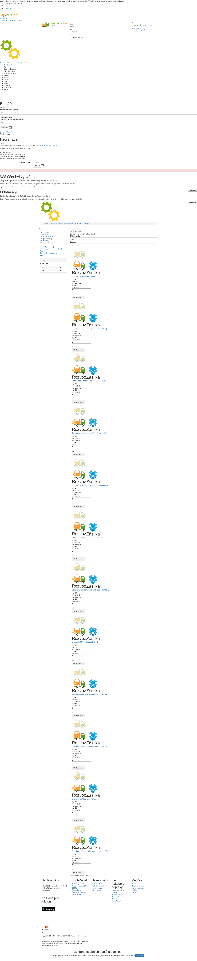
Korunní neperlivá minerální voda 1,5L (87, 537)
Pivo (41, 251)
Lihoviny (42, 245)
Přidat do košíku (78, 297)
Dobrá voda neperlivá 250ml (83, 276)
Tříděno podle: (75, 236)
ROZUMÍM (139, 956)
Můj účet (134, 884)
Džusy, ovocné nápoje (47, 237)
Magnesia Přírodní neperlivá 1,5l (85, 642)
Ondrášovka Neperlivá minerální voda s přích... (91, 851)
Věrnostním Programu (79, 892)
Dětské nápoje (44, 234)
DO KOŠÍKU (144, 29)
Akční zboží (8, 65)
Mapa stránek (96, 890)
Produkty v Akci (97, 884)
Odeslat (37, 166)
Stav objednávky (97, 888)
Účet (1, 20)
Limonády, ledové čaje (47, 247)
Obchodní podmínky (78, 884)
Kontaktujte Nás (77, 894)
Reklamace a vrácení (118, 899)
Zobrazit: (73, 242)
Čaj (41, 230)
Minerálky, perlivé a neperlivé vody (62, 223)
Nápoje (46, 223)
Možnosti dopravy (117, 897)
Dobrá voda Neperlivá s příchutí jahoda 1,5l (89, 380)
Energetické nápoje (46, 239)
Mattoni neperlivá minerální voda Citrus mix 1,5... (92, 694)
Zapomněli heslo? (6, 132)
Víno (41, 255)
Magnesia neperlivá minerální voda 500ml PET (91, 589)
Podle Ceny (44, 263)
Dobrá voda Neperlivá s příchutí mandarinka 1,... (91, 485)
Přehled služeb (116, 901)
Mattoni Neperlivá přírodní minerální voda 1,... (90, 746)
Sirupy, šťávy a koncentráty (48, 253)
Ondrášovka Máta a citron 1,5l (84, 798)
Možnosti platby (117, 895)
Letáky (134, 892)
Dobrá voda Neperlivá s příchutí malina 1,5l (89, 433)
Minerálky (78, 223)
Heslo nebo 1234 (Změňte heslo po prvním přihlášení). (13, 118)
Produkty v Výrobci (98, 886)
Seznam (78, 231)
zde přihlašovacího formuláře (48, 145)
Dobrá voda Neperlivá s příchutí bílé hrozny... (90, 328)
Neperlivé (87, 223)
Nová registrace (5, 130)
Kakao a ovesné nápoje (47, 243)
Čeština (149, 25)
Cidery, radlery (44, 232)
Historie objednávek (9, 20)
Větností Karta (76, 890)
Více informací (130, 955)
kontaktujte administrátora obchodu (53, 187)
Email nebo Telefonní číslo (9, 109)
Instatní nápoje (45, 241)
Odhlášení (20, 20)
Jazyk (136, 25)
